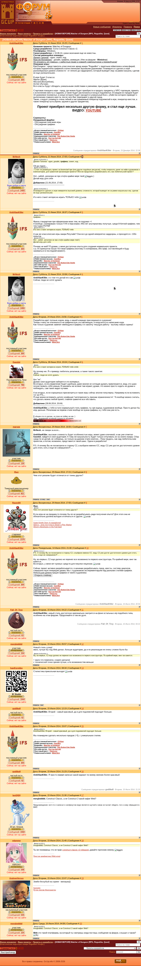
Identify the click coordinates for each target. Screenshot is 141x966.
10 (87, 548)
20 (81, 924)
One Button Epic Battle (66, 136)
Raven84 (16, 503)
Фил (16, 472)
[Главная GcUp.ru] (7, 23)
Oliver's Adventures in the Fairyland (47, 527)
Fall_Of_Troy (16, 610)
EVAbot (61, 130)
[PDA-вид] (40, 23)
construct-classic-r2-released (75, 850)
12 (82, 644)
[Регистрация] (24, 23)
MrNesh (16, 157)
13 (82, 668)
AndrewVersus (16, 878)
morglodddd (16, 644)
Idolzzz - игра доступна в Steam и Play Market (52, 525)
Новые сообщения (102, 27)
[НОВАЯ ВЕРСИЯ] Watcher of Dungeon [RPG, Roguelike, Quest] (82, 34)
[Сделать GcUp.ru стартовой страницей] (34, 23)
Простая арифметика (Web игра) (46, 856)
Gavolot (16, 362)
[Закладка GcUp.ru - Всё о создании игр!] (37, 23)
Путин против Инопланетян (44, 890)
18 (82, 841)
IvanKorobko (16, 668)
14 (82, 708)
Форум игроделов (8, 34)
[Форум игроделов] (16, 23)
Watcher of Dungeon (52, 134)
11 (82, 610)
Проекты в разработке (43, 34)
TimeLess (53, 140)
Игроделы (117, 27)
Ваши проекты (24, 34)
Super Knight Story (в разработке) (47, 523)
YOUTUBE (93, 110)
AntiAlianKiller (16, 43)
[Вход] (31, 23)
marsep (16, 427)
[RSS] (42, 23)
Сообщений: (16, 80)
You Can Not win (54, 138)
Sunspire (36, 888)
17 (82, 795)
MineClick (56, 142)
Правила (128, 27)
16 (82, 771)
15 (82, 726)
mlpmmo (16, 841)
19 (82, 878)
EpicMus (57, 132)
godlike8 (16, 708)
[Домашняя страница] (48, 499)
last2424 (16, 795)
